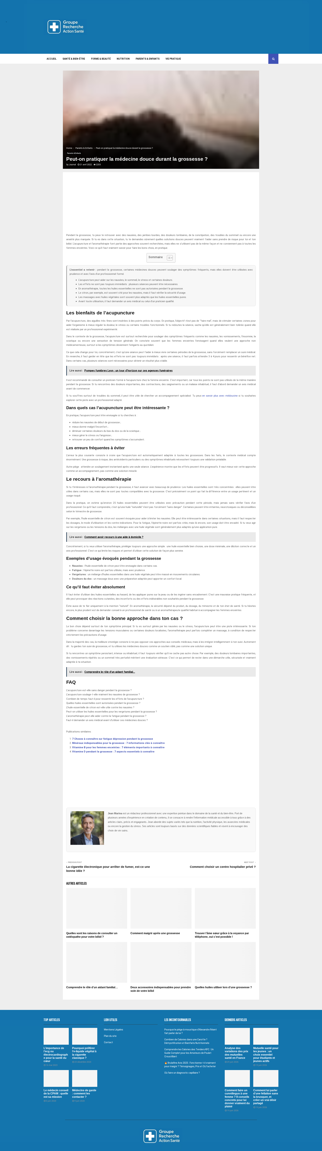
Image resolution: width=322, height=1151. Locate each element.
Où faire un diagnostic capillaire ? (182, 1072)
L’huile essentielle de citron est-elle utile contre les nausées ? (100, 707)
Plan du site (110, 1036)
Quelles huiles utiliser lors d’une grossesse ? (223, 987)
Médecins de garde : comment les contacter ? (84, 1093)
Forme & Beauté (101, 58)
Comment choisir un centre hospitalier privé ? (223, 866)
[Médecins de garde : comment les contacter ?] (84, 1078)
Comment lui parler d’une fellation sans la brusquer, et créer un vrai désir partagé (265, 1097)
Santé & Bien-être (74, 58)
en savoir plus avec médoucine (219, 395)
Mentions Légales (113, 1029)
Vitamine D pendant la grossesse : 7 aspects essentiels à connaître (113, 751)
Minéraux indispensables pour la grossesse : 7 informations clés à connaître (118, 743)
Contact (108, 1042)
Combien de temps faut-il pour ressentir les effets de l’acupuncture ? (105, 698)
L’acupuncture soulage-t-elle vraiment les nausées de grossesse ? (103, 694)
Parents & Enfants (147, 58)
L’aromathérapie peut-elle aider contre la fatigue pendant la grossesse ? (106, 716)
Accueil (52, 58)
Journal (72, 164)
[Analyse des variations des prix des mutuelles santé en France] (237, 1036)
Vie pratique (173, 58)
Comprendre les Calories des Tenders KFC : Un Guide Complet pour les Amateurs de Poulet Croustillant (189, 1053)
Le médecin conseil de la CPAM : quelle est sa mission (56, 1093)
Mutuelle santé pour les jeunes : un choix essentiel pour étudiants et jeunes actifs (265, 1054)
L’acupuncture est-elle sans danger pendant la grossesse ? (99, 690)
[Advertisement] (217, 26)
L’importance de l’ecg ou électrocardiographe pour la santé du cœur (56, 1054)
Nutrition (123, 58)
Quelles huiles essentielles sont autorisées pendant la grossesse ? (103, 703)
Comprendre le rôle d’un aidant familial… (92, 987)
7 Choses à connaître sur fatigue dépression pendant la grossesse (112, 738)
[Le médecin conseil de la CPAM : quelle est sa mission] (56, 1078)
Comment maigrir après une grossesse (155, 933)
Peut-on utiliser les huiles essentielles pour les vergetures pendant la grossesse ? (111, 711)
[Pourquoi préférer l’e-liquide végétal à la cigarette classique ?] (84, 1036)
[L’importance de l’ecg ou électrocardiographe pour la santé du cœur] (56, 1036)
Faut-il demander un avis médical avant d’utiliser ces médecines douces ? (107, 720)
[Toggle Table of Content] (168, 258)
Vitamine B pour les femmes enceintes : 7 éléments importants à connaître (118, 747)
